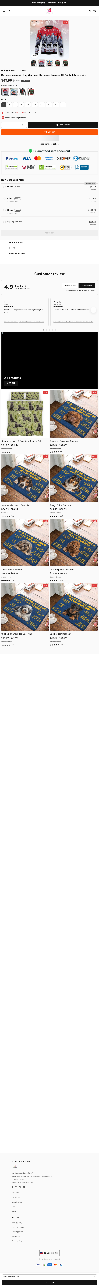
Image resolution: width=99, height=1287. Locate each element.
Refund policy (17, 1241)
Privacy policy (17, 1223)
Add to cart (49, 1282)
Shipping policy (17, 1232)
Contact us (16, 1198)
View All (11, 383)
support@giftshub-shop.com (22, 1182)
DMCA (14, 1211)
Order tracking (17, 1202)
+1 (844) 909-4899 (19, 1179)
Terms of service (18, 1227)
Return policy (16, 1236)
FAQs (13, 1207)
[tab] (43, 330)
